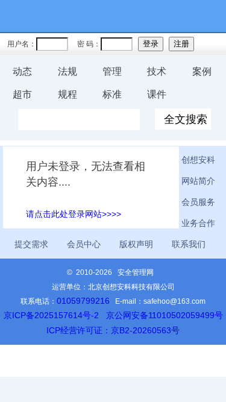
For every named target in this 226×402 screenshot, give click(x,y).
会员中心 (84, 244)
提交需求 (31, 244)
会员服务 (198, 202)
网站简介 (198, 181)
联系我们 (189, 244)
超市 (22, 94)
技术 (156, 71)
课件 (156, 94)
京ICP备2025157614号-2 (51, 315)
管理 (112, 71)
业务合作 (198, 223)
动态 (22, 71)
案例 (202, 71)
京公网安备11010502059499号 (164, 315)
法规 (67, 71)
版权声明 (136, 244)
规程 (67, 94)
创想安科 (198, 160)
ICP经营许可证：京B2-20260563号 (113, 330)
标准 (112, 94)
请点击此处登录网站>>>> (73, 214)
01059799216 (83, 301)
